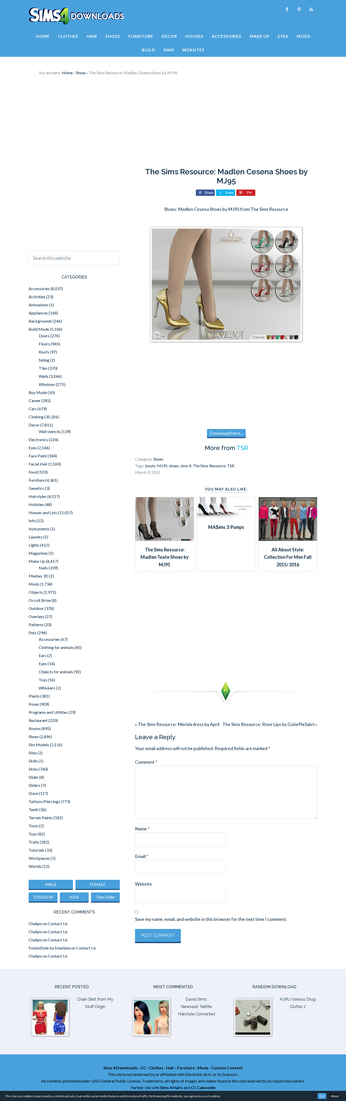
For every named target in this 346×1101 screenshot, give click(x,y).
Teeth (34, 809)
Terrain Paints (41, 817)
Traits (34, 841)
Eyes (33, 447)
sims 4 (185, 465)
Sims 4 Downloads (76, 16)
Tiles (43, 368)
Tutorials (36, 850)
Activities (37, 296)
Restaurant (38, 720)
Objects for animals (56, 671)
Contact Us (58, 923)
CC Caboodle (203, 1087)
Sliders (34, 785)
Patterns (36, 624)
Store (33, 793)
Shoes (158, 459)
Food (33, 472)
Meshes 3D (38, 575)
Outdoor (36, 608)
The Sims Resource (209, 465)
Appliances (38, 312)
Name (142, 828)
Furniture (37, 480)
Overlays (36, 616)
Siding (44, 360)
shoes (174, 465)
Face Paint (38, 455)
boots (150, 465)
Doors (44, 335)
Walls (43, 376)
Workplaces (39, 858)
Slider (34, 777)
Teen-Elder (105, 896)
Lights (34, 545)
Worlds (35, 866)
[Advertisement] (173, 121)
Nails (43, 567)
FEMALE (97, 884)
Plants (34, 696)
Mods (34, 584)
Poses (34, 704)
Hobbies (36, 504)
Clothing (36, 416)
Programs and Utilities (48, 712)
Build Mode (39, 329)
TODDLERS (43, 896)
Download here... (226, 433)
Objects (36, 592)
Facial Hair (38, 463)
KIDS (74, 896)
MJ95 (162, 465)
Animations (38, 304)
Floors (44, 343)
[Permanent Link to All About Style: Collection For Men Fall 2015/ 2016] (288, 539)
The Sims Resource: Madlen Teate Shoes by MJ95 (165, 557)
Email (141, 856)
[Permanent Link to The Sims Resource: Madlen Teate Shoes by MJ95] (164, 539)
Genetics (36, 488)
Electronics (38, 439)
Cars (33, 408)
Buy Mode (38, 392)
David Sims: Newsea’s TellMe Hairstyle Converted (196, 1006)
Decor (34, 424)
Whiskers (47, 687)
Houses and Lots (43, 512)
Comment (146, 762)
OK (322, 1096)
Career (35, 400)
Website (143, 884)
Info (32, 520)
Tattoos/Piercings (44, 801)
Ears (42, 655)
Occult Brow (40, 600)
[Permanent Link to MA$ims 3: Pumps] (226, 517)
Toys (43, 679)
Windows (47, 384)
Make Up (37, 561)
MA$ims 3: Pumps (226, 527)
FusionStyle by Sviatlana (49, 947)
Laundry (36, 536)
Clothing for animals (56, 647)
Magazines (38, 553)
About (335, 1096)
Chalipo (35, 923)
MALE (50, 884)
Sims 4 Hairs (171, 1087)
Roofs (44, 351)
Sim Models (39, 744)
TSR (242, 448)
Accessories (39, 288)
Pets (32, 632)
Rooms (35, 728)
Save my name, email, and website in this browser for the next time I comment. (211, 919)
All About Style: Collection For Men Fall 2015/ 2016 (288, 557)
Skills (33, 760)
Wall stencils (50, 431)
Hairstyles (38, 496)
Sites (33, 752)
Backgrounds (40, 321)
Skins (33, 769)
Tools (33, 825)
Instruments (39, 528)
